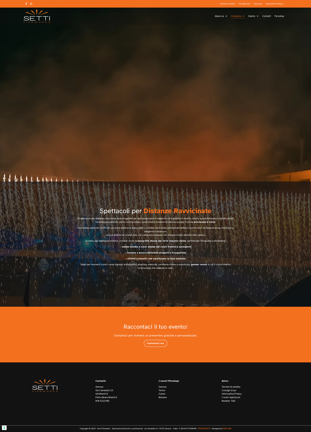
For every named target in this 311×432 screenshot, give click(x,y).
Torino (162, 390)
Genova (162, 386)
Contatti (266, 16)
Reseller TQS (228, 400)
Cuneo (162, 393)
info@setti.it (101, 393)
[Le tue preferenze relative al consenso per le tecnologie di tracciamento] (4, 427)
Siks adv (227, 428)
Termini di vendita (231, 386)
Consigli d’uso (229, 390)
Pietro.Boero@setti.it (106, 397)
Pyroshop (279, 16)
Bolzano (163, 397)
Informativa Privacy (231, 393)
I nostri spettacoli (231, 397)
